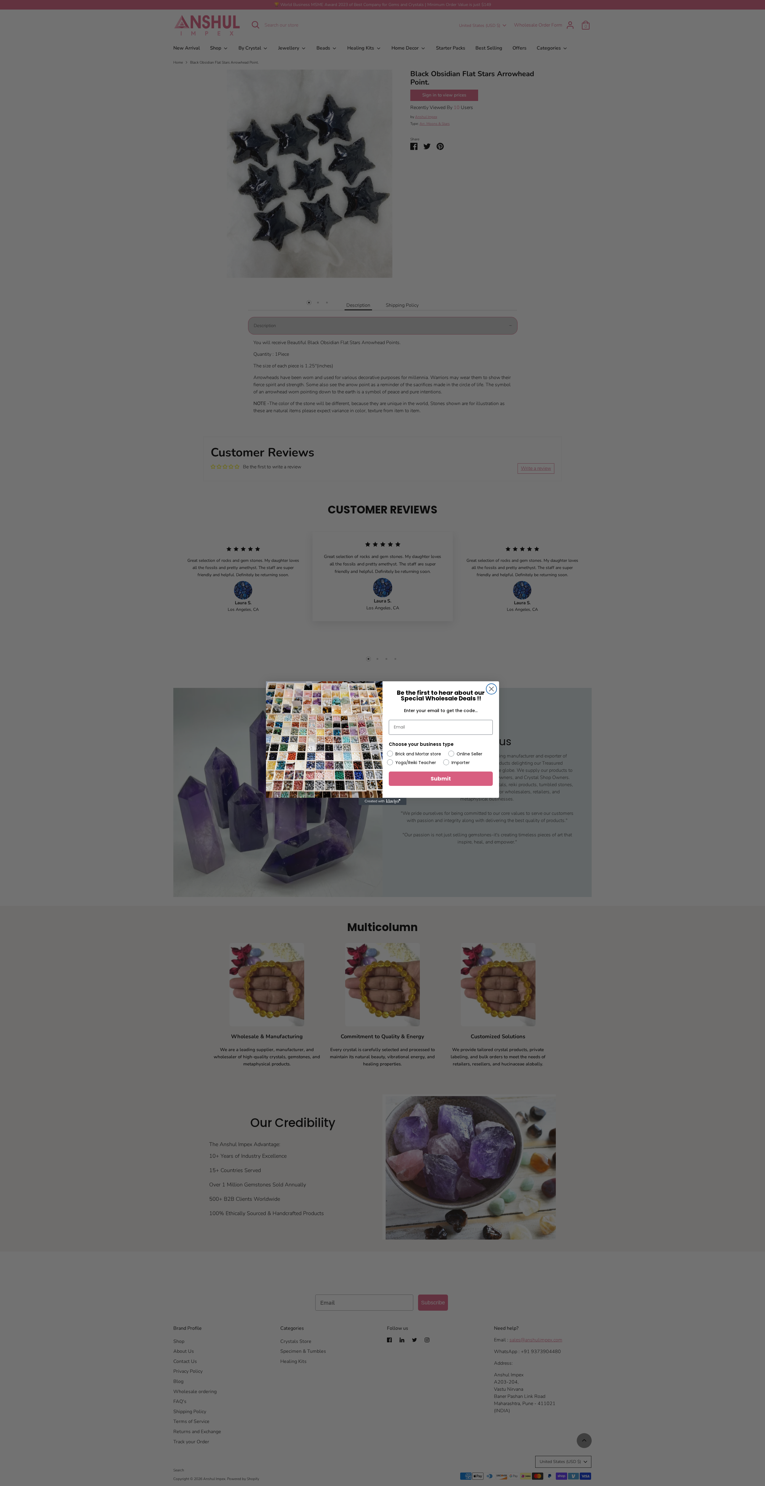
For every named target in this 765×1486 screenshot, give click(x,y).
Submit (441, 778)
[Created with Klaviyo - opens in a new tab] (382, 801)
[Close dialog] (491, 689)
